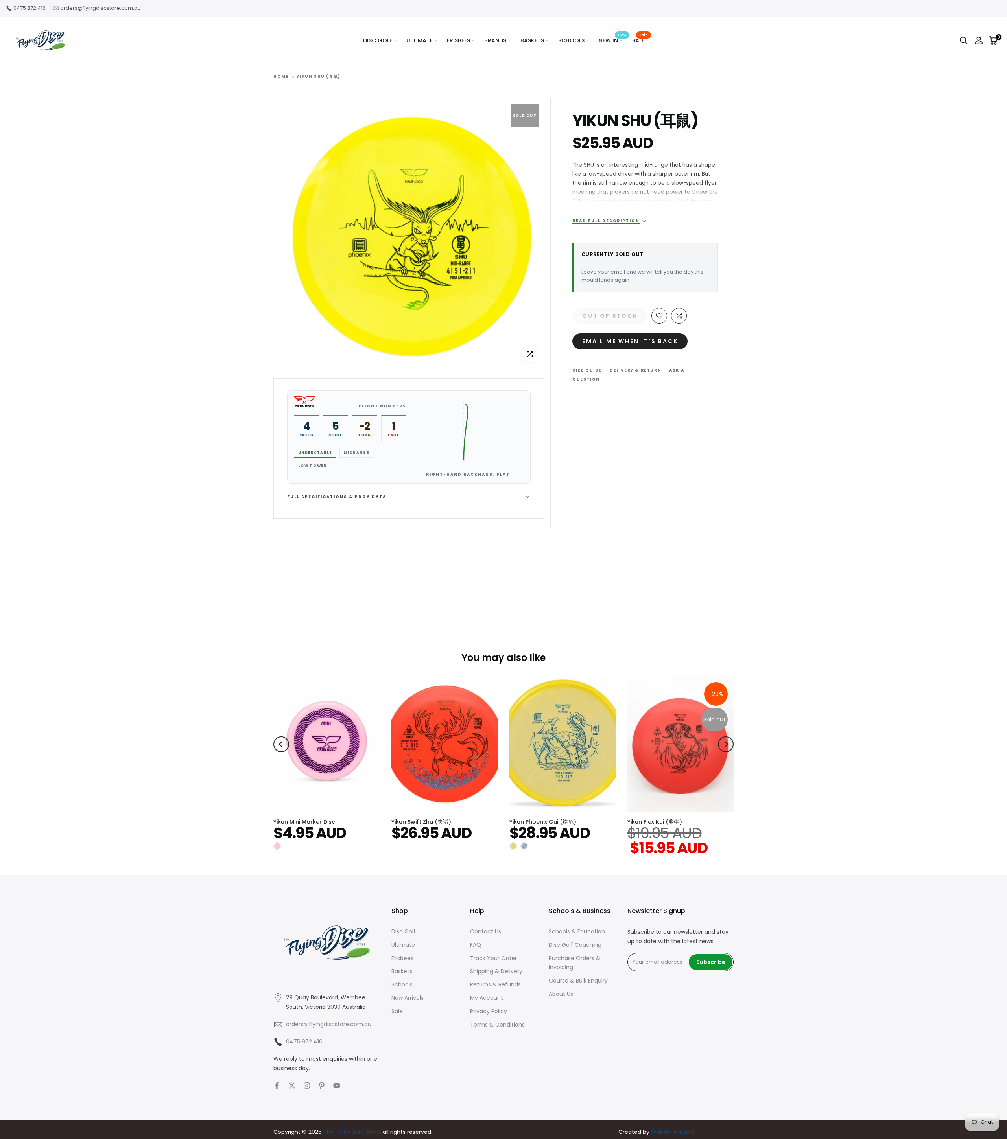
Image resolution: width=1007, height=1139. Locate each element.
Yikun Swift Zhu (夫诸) (421, 822)
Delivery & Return (635, 370)
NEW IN (612, 40)
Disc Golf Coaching (575, 945)
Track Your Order (493, 958)
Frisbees (402, 958)
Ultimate (403, 945)
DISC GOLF (377, 40)
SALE (640, 40)
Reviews (503, 588)
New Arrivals (407, 998)
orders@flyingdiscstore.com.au (100, 8)
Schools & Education (577, 931)
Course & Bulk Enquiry (578, 980)
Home (281, 77)
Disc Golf (403, 931)
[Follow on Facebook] (276, 1085)
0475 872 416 (29, 8)
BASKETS (532, 40)
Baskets (401, 971)
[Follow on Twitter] (291, 1085)
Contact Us (485, 931)
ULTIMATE (419, 40)
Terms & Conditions (497, 1025)
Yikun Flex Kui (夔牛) (654, 822)
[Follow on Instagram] (306, 1085)
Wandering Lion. (672, 1132)
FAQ (475, 945)
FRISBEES (458, 40)
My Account (486, 998)
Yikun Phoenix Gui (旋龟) (542, 822)
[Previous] (281, 744)
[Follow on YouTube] (336, 1085)
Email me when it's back (630, 341)
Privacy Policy (488, 1011)
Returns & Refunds (495, 984)
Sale (397, 1011)
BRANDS (495, 40)
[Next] (726, 744)
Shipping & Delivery (496, 971)
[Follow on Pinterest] (321, 1085)
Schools (402, 984)
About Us (561, 994)
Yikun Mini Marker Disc (304, 822)
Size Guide (587, 370)
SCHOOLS (571, 40)
